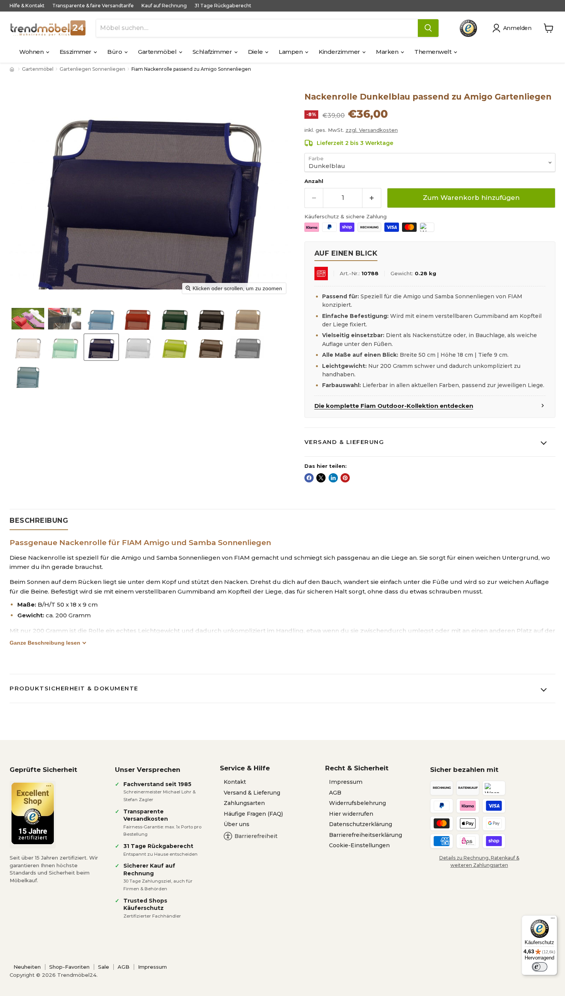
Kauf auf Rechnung (164, 5)
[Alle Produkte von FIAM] (321, 273)
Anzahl (313, 181)
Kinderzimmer (340, 51)
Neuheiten (27, 967)
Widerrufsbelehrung (357, 803)
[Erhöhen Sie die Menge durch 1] (371, 198)
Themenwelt (433, 51)
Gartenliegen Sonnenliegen (92, 69)
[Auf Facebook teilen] (309, 477)
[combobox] (257, 28)
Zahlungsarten (244, 803)
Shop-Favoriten (69, 967)
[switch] (539, 966)
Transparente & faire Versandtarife (93, 5)
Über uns (236, 824)
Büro (115, 51)
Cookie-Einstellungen (359, 845)
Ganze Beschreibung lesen (45, 643)
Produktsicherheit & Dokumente (74, 688)
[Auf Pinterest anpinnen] (345, 477)
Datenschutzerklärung (360, 824)
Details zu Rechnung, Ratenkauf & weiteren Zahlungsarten (479, 861)
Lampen (291, 51)
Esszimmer (76, 51)
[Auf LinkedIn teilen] (333, 477)
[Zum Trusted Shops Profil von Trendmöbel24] (33, 813)
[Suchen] (428, 28)
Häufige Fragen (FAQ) (253, 813)
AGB (335, 792)
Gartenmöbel (158, 51)
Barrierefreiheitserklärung (365, 834)
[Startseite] (13, 69)
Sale (103, 967)
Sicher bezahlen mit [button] (464, 769)
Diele (256, 51)
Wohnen (32, 51)
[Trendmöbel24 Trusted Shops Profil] (468, 28)
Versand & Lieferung (344, 442)
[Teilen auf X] (321, 477)
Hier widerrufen (351, 813)
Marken (388, 51)
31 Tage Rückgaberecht (222, 5)
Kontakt (235, 781)
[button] (513, 28)
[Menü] (552, 920)
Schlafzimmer (213, 51)
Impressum (345, 781)
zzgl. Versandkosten (372, 130)
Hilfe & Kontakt (27, 5)
